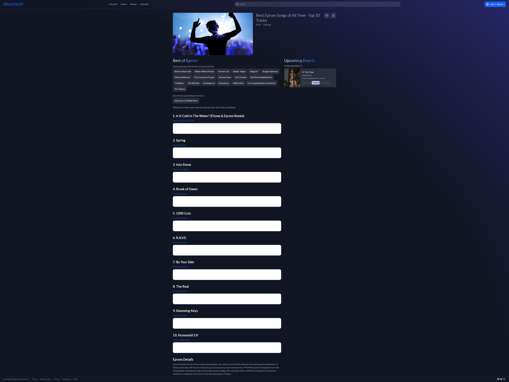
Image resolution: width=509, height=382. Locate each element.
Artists (57, 379)
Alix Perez (177, 169)
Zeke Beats (185, 340)
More (75, 379)
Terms (34, 379)
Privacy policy (46, 379)
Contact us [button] (66, 379)
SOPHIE (183, 120)
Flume (175, 120)
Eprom (191, 120)
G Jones (176, 193)
